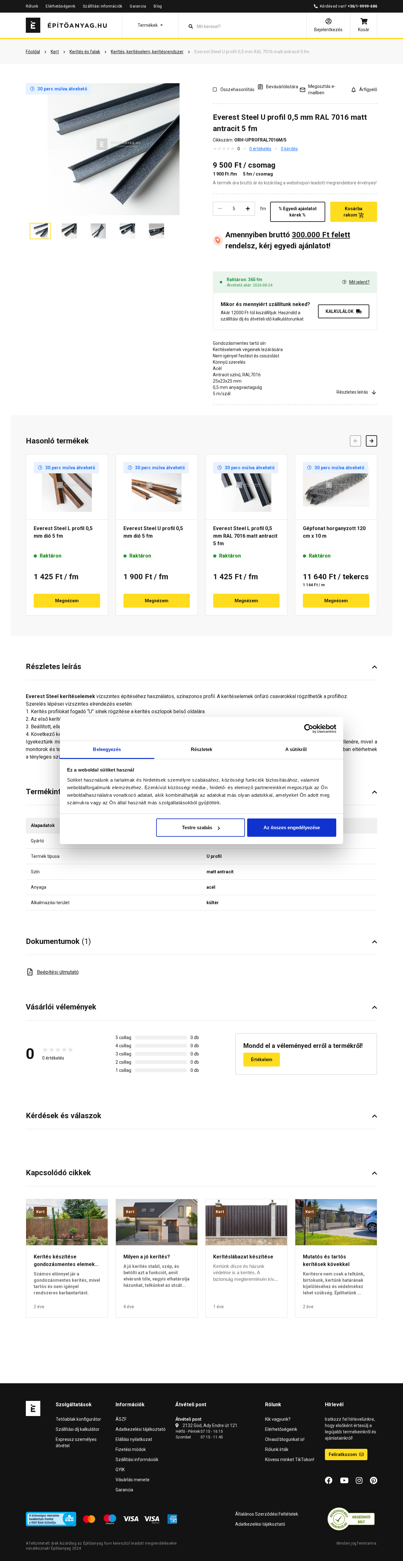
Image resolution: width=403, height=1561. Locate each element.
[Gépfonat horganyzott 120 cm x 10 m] (336, 487)
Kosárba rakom (353, 211)
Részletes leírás (352, 392)
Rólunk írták (276, 1449)
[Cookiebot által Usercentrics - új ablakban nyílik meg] (308, 728)
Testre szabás (197, 827)
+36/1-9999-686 (362, 6)
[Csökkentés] (220, 208)
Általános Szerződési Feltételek (266, 1514)
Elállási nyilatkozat (134, 1439)
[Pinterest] (373, 1480)
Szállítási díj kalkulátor (77, 1429)
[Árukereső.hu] (351, 1518)
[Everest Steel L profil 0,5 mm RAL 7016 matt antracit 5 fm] (246, 487)
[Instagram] (359, 1480)
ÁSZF (121, 1419)
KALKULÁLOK (340, 311)
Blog (158, 6)
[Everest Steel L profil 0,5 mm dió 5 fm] (67, 487)
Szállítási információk (102, 6)
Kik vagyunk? (278, 1419)
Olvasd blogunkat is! (284, 1439)
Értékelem (261, 1059)
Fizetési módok (131, 1449)
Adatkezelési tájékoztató (141, 1429)
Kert (40, 1212)
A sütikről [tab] (296, 749)
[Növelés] (248, 208)
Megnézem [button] (67, 600)
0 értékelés (260, 148)
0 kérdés (289, 148)
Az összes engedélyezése (292, 827)
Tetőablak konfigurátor (78, 1419)
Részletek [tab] (202, 749)
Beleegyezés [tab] (107, 749)
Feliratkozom (343, 1454)
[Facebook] (328, 1480)
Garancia (138, 6)
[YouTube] (344, 1480)
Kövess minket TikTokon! (289, 1459)
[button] (150, 25)
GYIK (120, 1469)
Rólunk (32, 6)
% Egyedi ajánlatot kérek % (298, 211)
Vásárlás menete (133, 1479)
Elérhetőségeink (60, 6)
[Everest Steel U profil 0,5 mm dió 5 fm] (156, 487)
